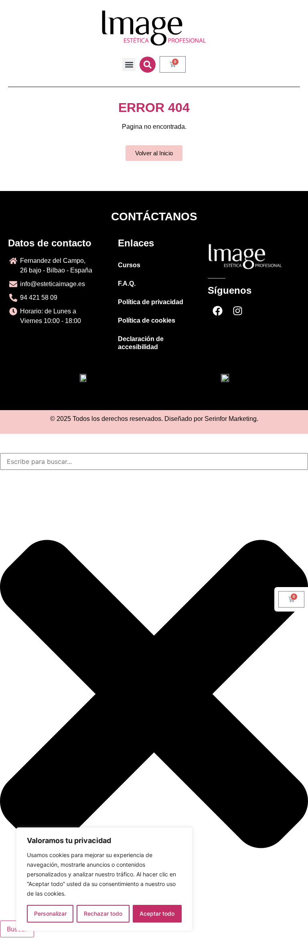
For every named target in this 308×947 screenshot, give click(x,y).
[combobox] (154, 461)
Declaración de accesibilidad (141, 342)
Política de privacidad (150, 302)
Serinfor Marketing (231, 418)
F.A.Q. (127, 283)
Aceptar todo (157, 913)
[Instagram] (238, 311)
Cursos (129, 265)
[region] (104, 879)
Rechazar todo (103, 913)
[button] (129, 64)
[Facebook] (218, 311)
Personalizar (50, 913)
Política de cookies (146, 320)
